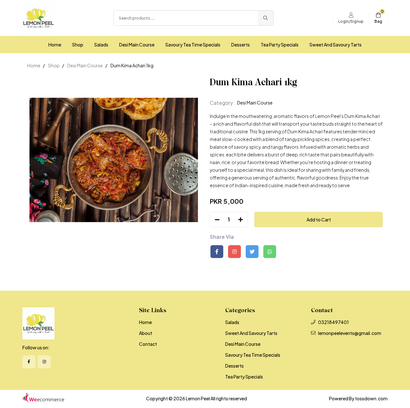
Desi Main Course (136, 44)
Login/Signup (351, 21)
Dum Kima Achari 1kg (132, 65)
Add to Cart (319, 219)
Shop (77, 44)
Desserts (240, 44)
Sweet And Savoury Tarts (335, 44)
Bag (378, 21)
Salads (101, 44)
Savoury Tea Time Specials (192, 44)
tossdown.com (371, 398)
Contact (148, 344)
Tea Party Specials (280, 44)
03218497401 (333, 322)
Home (54, 44)
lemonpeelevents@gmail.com (349, 333)
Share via (222, 237)
